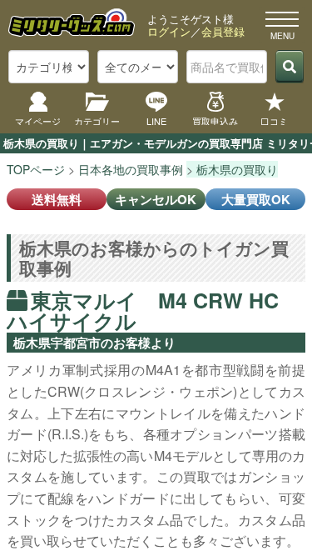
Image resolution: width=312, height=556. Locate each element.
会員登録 (223, 31)
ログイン (169, 31)
